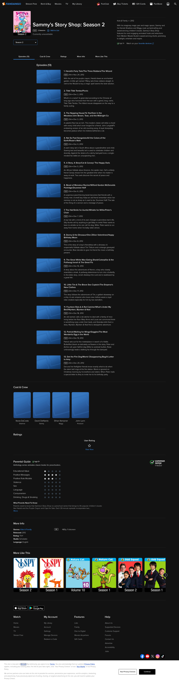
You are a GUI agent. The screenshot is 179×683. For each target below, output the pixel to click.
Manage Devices (50, 635)
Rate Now (89, 449)
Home (15, 623)
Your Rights (81, 667)
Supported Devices (112, 627)
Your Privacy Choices (127, 672)
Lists (76, 623)
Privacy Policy (89, 664)
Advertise (108, 643)
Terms (52, 664)
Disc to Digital (79, 631)
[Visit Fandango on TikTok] (163, 656)
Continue (147, 672)
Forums (108, 635)
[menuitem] (139, 4)
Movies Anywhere (81, 635)
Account (47, 627)
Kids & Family (26, 529)
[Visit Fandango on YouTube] (147, 656)
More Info (81, 56)
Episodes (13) (24, 56)
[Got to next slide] (165, 575)
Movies (16, 627)
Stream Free (18, 635)
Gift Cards (78, 639)
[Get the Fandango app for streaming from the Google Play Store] (36, 608)
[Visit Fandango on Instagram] (157, 656)
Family (77, 627)
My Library (48, 623)
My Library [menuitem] (77, 4)
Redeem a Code (50, 639)
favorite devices (145, 43)
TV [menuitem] (67, 4)
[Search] (175, 4)
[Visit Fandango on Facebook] (142, 656)
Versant (23, 664)
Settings (47, 631)
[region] (89, 671)
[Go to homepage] (12, 4)
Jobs (107, 651)
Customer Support (112, 631)
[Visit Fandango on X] (152, 656)
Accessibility (110, 647)
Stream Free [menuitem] (31, 4)
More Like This (101, 56)
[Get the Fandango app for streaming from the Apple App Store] (20, 608)
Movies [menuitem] (58, 4)
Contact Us (109, 639)
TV (14, 631)
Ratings (64, 56)
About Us (108, 623)
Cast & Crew (45, 56)
